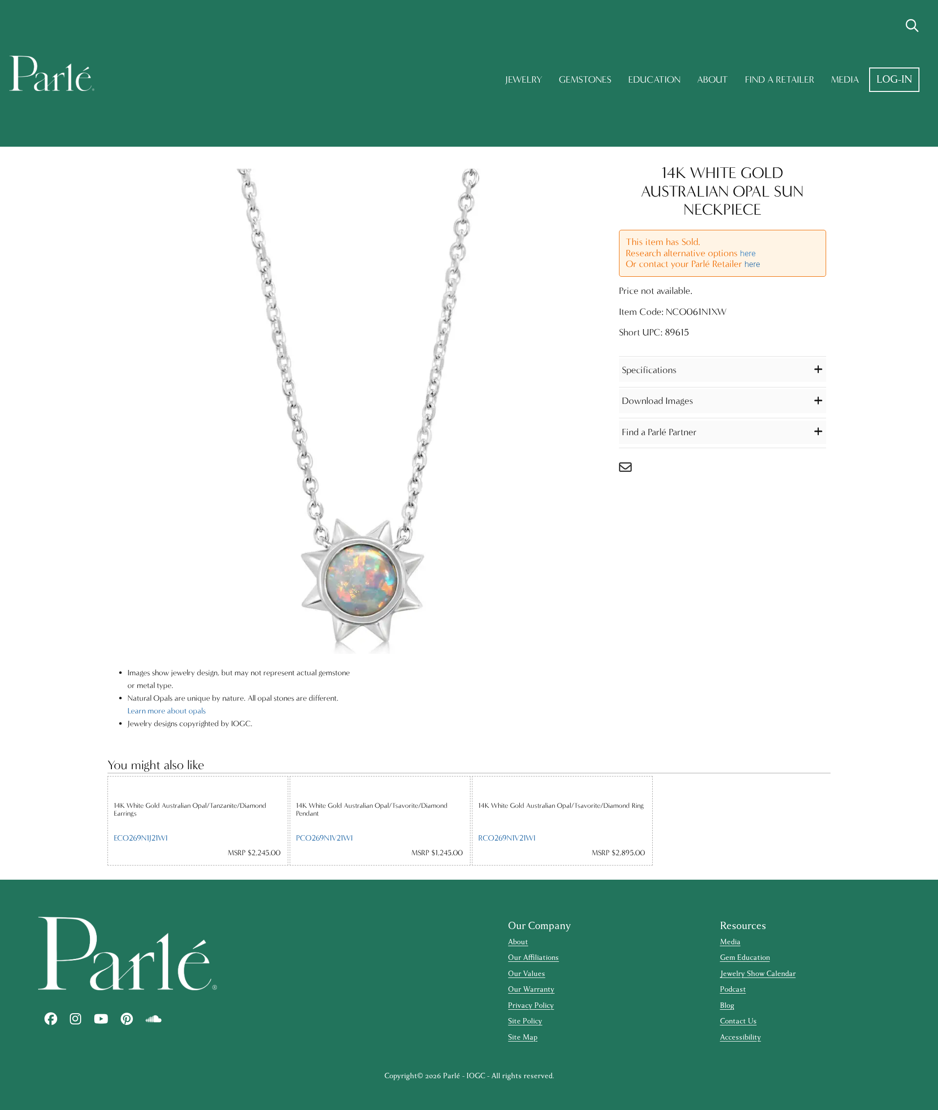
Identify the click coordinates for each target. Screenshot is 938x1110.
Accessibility (740, 1037)
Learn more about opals (167, 710)
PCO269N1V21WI (324, 838)
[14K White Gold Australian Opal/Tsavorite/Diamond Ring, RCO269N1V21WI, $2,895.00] (562, 788)
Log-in (894, 79)
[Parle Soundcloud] (153, 1019)
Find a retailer (779, 79)
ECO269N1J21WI (141, 838)
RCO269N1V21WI (506, 838)
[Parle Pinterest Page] (126, 1019)
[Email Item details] (630, 469)
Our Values (526, 974)
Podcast (733, 989)
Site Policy (525, 1021)
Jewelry (523, 79)
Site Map (522, 1037)
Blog (727, 1005)
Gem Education (745, 958)
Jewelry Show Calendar (758, 974)
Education (654, 79)
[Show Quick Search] (912, 26)
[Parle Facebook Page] (51, 1019)
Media (845, 79)
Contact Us (738, 1021)
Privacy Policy (531, 1005)
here (748, 253)
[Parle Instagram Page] (75, 1019)
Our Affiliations (533, 958)
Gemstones (585, 79)
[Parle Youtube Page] (100, 1019)
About (712, 79)
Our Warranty (531, 989)
